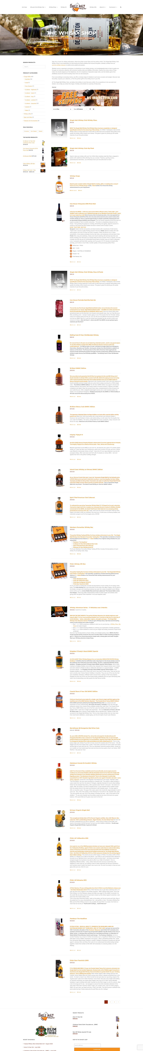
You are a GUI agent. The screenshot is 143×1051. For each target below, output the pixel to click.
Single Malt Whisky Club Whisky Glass (83, 120)
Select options (74, 190)
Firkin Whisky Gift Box (78, 564)
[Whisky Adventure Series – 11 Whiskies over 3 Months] (59, 611)
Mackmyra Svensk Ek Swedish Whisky (83, 763)
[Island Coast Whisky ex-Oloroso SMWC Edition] (59, 478)
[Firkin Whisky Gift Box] (59, 571)
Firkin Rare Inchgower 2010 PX (82, 582)
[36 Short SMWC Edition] (59, 376)
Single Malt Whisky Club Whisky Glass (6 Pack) (86, 272)
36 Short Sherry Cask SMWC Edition (82, 406)
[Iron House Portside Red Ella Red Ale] (59, 308)
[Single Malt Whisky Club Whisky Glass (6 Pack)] (59, 280)
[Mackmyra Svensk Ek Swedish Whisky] (59, 771)
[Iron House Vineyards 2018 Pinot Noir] (59, 212)
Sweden (27, 107)
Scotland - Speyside (30, 103)
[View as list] (93, 109)
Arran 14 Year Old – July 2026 (32, 1047)
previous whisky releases (58, 65)
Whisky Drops (75, 176)
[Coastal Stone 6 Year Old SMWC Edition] (59, 700)
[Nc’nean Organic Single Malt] (59, 818)
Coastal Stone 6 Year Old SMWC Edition (84, 691)
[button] (114, 7)
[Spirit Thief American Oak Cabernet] (59, 506)
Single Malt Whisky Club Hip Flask (82, 148)
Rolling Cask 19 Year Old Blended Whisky (84, 335)
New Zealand (28, 86)
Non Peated (34, 131)
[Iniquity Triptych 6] (59, 443)
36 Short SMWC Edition (78, 368)
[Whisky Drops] (59, 184)
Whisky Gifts (27, 113)
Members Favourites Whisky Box (81, 527)
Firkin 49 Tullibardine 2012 (80, 580)
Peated (40, 131)
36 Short (92, 376)
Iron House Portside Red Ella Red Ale (83, 300)
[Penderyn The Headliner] (59, 927)
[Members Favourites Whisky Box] (59, 534)
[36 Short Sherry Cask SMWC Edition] (59, 415)
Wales (26, 110)
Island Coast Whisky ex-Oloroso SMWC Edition (86, 469)
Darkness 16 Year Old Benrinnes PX (83, 547)
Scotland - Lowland (30, 100)
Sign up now (73, 641)
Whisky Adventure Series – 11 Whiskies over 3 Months (88, 607)
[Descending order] (70, 109)
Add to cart (73, 138)
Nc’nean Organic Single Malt (80, 810)
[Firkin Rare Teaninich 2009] (59, 969)
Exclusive (26, 131)
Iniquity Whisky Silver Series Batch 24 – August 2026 (38, 1043)
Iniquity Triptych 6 (76, 434)
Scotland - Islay (29, 96)
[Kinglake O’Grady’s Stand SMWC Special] (59, 659)
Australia (27, 79)
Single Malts (27, 76)
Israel (26, 82)
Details (79, 138)
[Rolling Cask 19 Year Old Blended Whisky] (59, 343)
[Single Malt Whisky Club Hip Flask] (59, 156)
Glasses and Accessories (30, 120)
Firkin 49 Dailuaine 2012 (80, 578)
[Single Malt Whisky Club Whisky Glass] (59, 128)
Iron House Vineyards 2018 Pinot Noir (83, 204)
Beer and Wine (28, 117)
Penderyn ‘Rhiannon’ (94, 930)
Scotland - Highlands (30, 89)
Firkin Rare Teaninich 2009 (80, 584)
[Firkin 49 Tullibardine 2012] (59, 846)
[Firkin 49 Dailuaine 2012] (59, 888)
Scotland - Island (29, 93)
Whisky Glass (114, 624)
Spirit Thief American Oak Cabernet (82, 497)
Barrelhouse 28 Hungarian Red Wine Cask (84, 728)
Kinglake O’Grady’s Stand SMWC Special (84, 651)
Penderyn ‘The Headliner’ (80, 542)
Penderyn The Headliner (78, 918)
